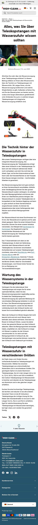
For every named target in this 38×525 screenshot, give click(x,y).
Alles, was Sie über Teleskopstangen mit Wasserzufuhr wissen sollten (17, 21)
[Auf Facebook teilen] (14, 417)
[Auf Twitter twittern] (10, 417)
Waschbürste (22, 252)
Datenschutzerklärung (30, 518)
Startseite (4, 19)
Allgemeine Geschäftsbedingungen (12, 518)
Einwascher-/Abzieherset (10, 257)
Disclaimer (5, 520)
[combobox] (19, 13)
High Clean (9, 510)
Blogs (10, 19)
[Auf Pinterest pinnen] (18, 417)
